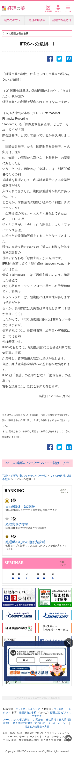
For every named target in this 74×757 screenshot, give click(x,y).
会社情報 (51, 719)
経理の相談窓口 (61, 20)
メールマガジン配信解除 (16, 719)
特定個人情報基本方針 (37, 726)
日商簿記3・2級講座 (20, 506)
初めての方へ (12, 20)
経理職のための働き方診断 (25, 542)
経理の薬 (55, 712)
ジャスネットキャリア (27, 709)
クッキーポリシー (58, 723)
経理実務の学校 (17, 524)
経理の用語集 (37, 20)
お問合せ (38, 719)
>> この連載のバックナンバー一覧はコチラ (37, 463)
